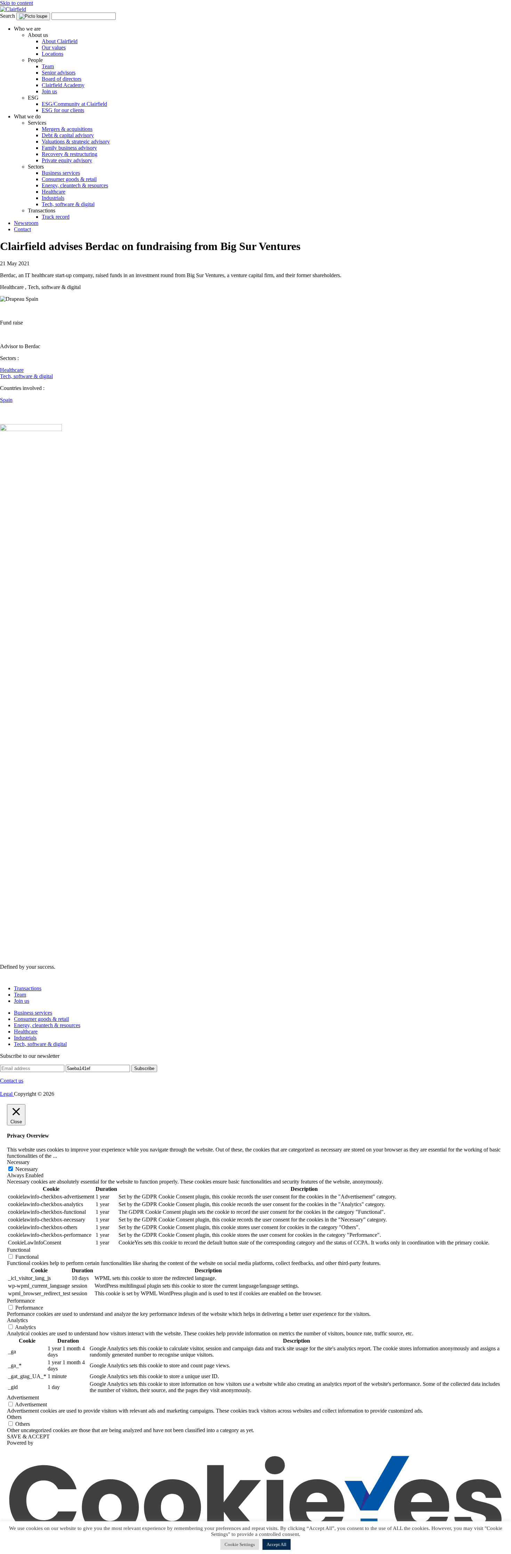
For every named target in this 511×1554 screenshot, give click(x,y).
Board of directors (61, 79)
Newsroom (26, 223)
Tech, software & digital (68, 204)
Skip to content (16, 3)
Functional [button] (18, 1250)
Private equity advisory (67, 160)
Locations (52, 54)
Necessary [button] (18, 1162)
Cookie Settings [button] (240, 1544)
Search (7, 16)
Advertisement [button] (23, 1397)
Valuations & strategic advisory (76, 142)
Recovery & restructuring (69, 154)
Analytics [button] (17, 1320)
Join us (49, 91)
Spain (6, 400)
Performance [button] (21, 1301)
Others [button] (14, 1417)
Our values (54, 47)
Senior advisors (58, 73)
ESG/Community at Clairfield (74, 104)
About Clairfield (60, 41)
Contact (22, 229)
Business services (61, 173)
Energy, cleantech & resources (75, 185)
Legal (7, 1094)
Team (48, 66)
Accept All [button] (276, 1544)
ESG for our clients (63, 110)
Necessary (26, 1169)
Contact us (11, 1081)
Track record (56, 217)
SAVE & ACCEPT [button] (28, 1436)
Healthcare (53, 192)
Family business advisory (69, 148)
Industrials (53, 198)
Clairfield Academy (63, 85)
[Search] (33, 16)
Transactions (27, 988)
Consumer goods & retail (69, 179)
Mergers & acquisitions (67, 129)
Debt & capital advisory (68, 135)
